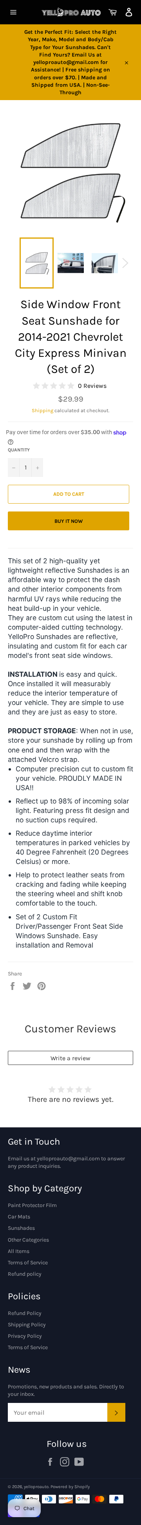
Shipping (42, 410)
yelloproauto (36, 1486)
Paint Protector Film (32, 1205)
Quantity (19, 450)
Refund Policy (25, 1313)
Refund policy (25, 1274)
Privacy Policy (25, 1336)
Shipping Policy (27, 1324)
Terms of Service (28, 1262)
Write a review (70, 1058)
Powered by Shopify (70, 1486)
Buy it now (68, 521)
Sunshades (21, 1228)
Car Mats (19, 1216)
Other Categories (28, 1239)
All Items (18, 1251)
